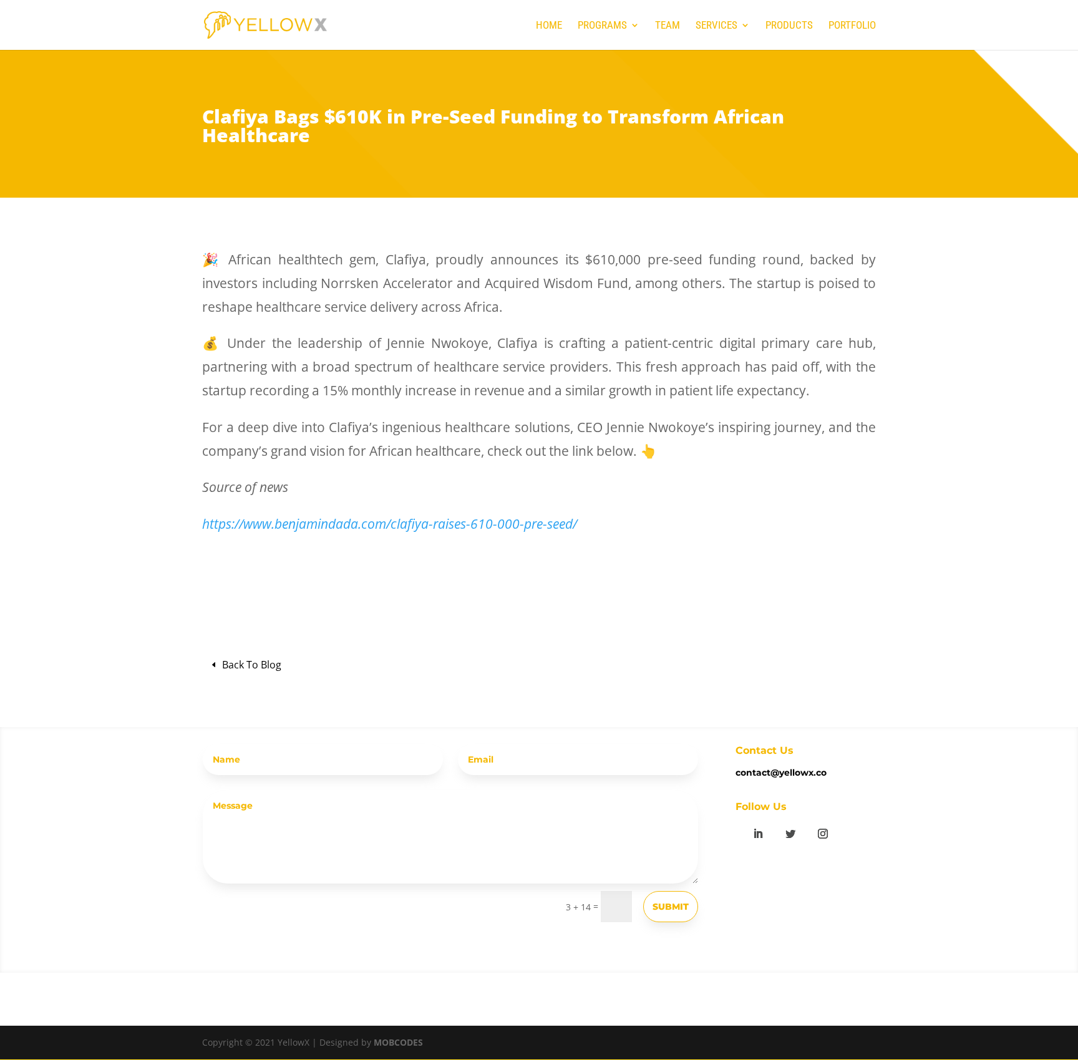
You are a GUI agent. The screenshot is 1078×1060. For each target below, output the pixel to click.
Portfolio (852, 26)
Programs (602, 26)
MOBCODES (398, 1042)
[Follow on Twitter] (790, 833)
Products (789, 26)
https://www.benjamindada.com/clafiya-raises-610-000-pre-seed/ (389, 523)
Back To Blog (251, 665)
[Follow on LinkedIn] (758, 833)
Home (549, 26)
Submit (671, 906)
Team (667, 26)
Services (716, 26)
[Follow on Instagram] (823, 833)
